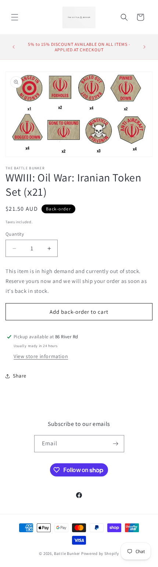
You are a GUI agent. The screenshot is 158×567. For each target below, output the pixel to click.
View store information (41, 356)
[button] (15, 17)
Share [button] (19, 375)
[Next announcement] (144, 47)
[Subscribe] (116, 443)
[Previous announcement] (14, 47)
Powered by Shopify (100, 553)
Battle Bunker (67, 553)
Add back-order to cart (79, 311)
